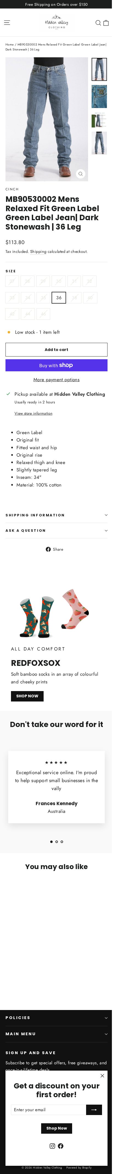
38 (74, 298)
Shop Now (56, 1128)
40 (90, 298)
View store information (33, 413)
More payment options (56, 379)
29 (43, 281)
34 (27, 298)
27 (12, 281)
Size (10, 271)
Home (9, 44)
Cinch (12, 189)
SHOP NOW (27, 696)
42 (12, 314)
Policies (17, 1017)
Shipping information (35, 515)
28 (27, 281)
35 (43, 298)
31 (74, 281)
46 (43, 314)
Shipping (38, 251)
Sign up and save (30, 1053)
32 (89, 281)
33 (12, 298)
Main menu (20, 1034)
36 (58, 298)
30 (58, 281)
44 (27, 314)
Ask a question (25, 530)
